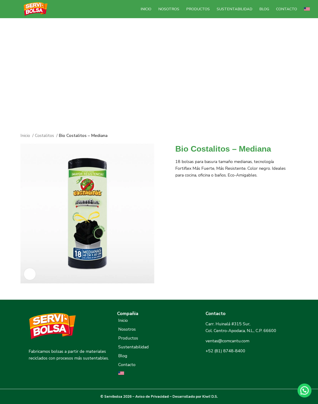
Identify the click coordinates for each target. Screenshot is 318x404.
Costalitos (45, 135)
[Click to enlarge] (30, 274)
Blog (264, 9)
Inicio (146, 9)
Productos (198, 9)
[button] (304, 390)
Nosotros (168, 9)
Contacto (286, 9)
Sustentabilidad (234, 9)
